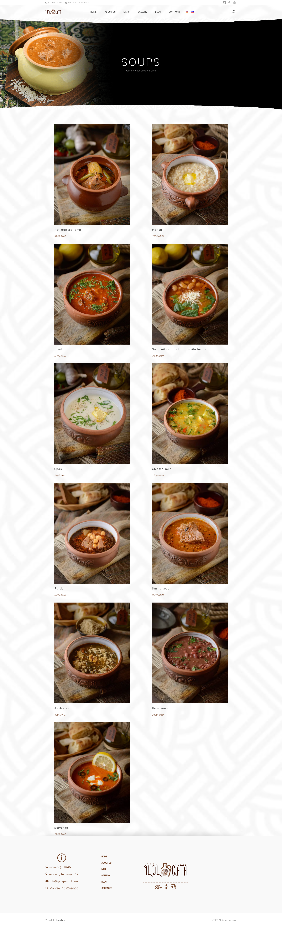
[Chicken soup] (190, 413)
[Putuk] (92, 533)
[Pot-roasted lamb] (92, 174)
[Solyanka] (92, 772)
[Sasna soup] (190, 533)
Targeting (60, 920)
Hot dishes (140, 70)
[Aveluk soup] (92, 653)
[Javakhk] (92, 294)
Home (128, 70)
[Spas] (92, 413)
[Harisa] (190, 174)
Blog (104, 882)
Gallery (105, 875)
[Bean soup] (190, 653)
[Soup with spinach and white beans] (190, 294)
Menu (104, 869)
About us (106, 863)
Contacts (106, 888)
